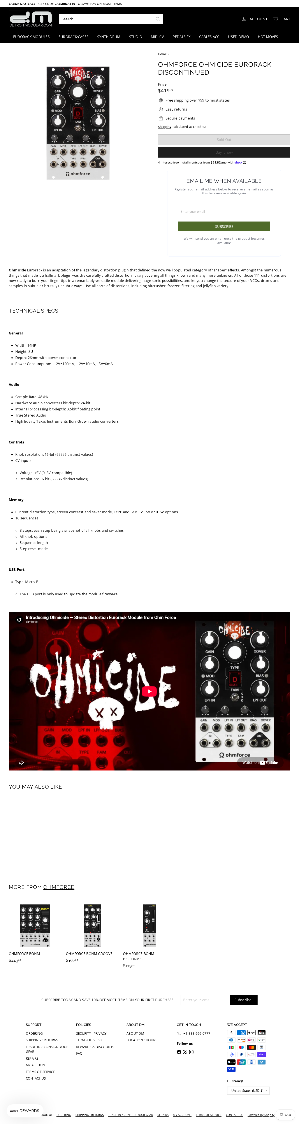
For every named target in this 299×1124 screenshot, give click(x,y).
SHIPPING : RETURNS (42, 1040)
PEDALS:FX (181, 36)
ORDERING (34, 1033)
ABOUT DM (135, 1033)
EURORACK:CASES (73, 36)
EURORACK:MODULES (31, 36)
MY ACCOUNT (36, 1065)
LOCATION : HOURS (142, 1040)
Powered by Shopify (261, 1115)
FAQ (79, 1053)
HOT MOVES (268, 36)
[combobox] (111, 19)
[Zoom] (78, 123)
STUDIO (135, 36)
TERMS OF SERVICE (40, 1071)
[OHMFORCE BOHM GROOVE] (92, 933)
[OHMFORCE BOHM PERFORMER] (149, 936)
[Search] (158, 19)
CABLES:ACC (209, 36)
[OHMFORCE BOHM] (35, 933)
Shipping (165, 127)
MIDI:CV (157, 36)
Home (162, 54)
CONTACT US (36, 1078)
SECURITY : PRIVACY (91, 1033)
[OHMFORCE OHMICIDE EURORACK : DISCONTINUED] (30, 834)
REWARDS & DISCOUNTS (95, 1047)
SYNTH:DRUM (108, 36)
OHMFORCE (58, 887)
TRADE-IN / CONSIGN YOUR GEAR (47, 1049)
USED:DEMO (238, 36)
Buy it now (224, 152)
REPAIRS (32, 1058)
